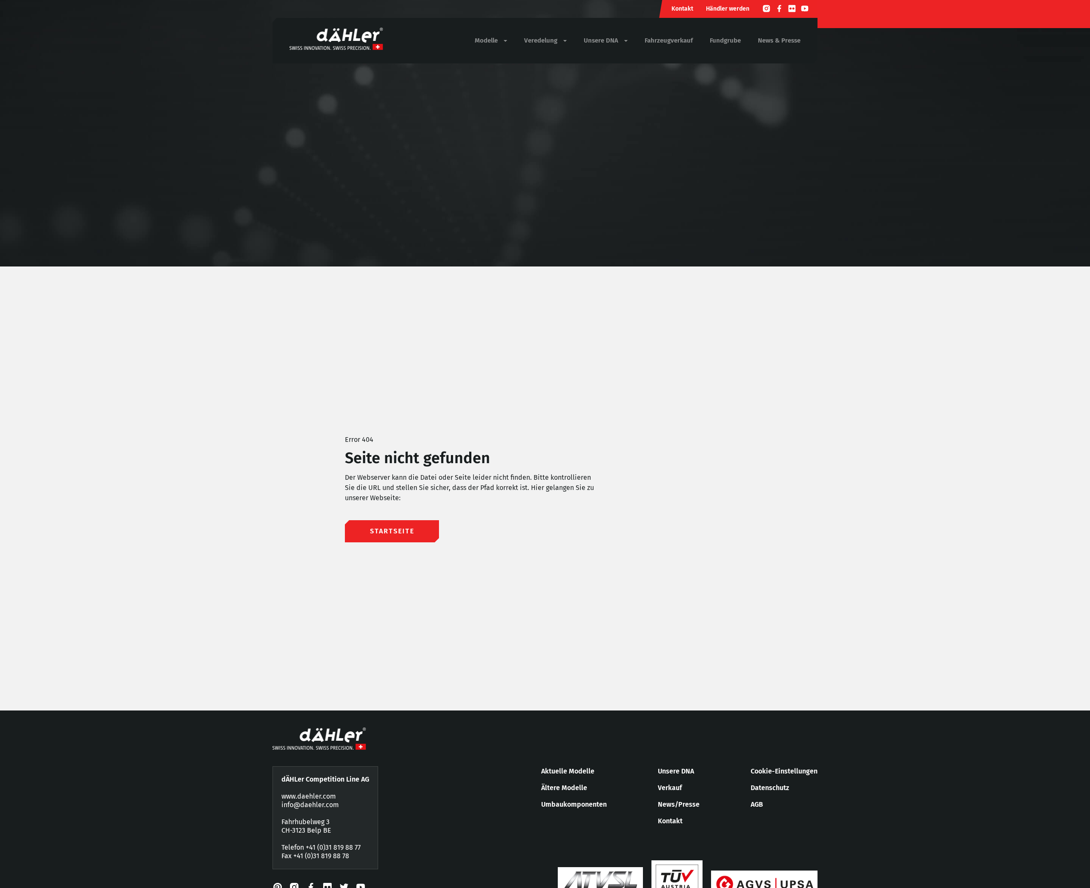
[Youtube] (804, 9)
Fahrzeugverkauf (669, 40)
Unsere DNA (676, 771)
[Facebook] (779, 9)
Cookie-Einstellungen (784, 771)
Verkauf (670, 788)
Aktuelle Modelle (567, 771)
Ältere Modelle (564, 788)
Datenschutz (770, 788)
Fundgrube (725, 40)
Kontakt (682, 8)
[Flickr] (792, 9)
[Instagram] (766, 9)
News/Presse (679, 804)
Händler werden (727, 8)
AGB (757, 804)
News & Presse (779, 40)
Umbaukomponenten (574, 804)
